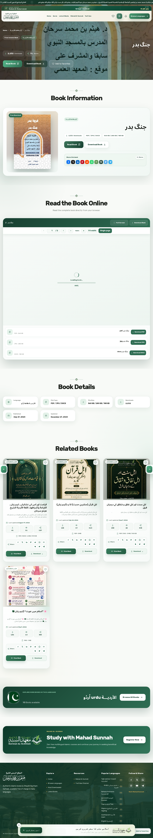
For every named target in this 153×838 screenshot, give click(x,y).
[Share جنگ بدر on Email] (96, 162)
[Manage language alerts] (125, 16)
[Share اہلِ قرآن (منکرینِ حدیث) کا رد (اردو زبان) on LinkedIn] (77, 540)
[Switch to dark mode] (119, 16)
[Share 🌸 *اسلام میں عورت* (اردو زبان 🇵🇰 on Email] (44, 647)
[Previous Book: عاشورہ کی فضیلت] (3, 469)
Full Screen (120, 223)
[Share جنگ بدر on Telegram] (110, 162)
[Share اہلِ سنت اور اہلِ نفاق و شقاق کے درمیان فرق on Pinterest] (131, 540)
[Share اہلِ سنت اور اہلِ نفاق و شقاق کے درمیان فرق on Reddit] (135, 540)
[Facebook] (131, 779)
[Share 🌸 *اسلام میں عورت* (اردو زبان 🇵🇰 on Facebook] (18, 647)
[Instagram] (131, 785)
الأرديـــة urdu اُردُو (16, 30)
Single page (105, 231)
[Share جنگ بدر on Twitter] (106, 162)
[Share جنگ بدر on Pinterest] (82, 162)
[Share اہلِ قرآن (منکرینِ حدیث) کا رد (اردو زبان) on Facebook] (68, 540)
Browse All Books (131, 697)
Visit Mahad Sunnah (136, 792)
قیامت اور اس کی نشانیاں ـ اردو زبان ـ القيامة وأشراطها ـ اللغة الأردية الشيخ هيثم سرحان (28, 507)
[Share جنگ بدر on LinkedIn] (78, 162)
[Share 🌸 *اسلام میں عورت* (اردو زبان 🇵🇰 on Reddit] (35, 647)
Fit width (92, 231)
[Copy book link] (101, 162)
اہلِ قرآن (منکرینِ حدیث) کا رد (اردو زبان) (77, 504)
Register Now (132, 740)
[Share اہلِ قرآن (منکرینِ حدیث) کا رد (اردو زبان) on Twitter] (90, 544)
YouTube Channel (82, 783)
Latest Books (64, 16)
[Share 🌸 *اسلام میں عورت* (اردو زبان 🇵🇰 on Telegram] (44, 651)
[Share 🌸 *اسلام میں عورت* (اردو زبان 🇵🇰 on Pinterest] (31, 647)
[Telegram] (142, 785)
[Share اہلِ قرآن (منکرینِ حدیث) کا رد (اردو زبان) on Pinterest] (81, 540)
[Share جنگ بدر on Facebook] (68, 162)
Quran (55, 16)
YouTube (88, 16)
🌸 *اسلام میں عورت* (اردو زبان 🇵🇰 (29, 611)
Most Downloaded (54, 787)
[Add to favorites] (45, 462)
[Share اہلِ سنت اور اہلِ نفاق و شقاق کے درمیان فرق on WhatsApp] (140, 540)
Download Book (34, 64)
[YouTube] (137, 785)
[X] (137, 779)
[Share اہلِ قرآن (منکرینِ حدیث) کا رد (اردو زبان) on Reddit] (85, 540)
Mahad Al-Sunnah (77, 16)
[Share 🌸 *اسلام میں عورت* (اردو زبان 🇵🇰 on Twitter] (39, 651)
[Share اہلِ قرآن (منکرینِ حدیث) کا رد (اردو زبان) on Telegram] (94, 544)
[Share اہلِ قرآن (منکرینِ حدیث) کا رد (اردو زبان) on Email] (94, 540)
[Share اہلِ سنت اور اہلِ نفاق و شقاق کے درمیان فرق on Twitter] (140, 544)
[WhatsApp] (142, 779)
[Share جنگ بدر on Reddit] (87, 162)
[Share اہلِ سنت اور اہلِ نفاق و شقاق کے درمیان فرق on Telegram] (144, 544)
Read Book (11, 64)
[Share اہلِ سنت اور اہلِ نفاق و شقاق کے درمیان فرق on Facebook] (118, 540)
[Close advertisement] (19, 825)
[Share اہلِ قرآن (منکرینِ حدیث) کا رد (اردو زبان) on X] (72, 540)
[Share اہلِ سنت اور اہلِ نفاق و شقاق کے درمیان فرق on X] (122, 540)
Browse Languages (55, 783)
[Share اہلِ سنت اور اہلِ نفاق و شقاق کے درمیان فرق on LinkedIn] (127, 540)
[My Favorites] (113, 16)
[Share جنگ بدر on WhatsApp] (92, 162)
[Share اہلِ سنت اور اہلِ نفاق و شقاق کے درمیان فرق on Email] (144, 540)
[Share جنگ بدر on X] (73, 162)
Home (49, 16)
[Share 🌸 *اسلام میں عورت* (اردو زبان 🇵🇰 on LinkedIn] (26, 647)
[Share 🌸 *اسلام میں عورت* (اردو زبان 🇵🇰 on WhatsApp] (39, 647)
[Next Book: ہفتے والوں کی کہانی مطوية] (149, 469)
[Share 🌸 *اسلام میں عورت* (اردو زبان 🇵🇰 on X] (22, 647)
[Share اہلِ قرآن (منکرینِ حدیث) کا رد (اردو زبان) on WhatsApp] (90, 540)
